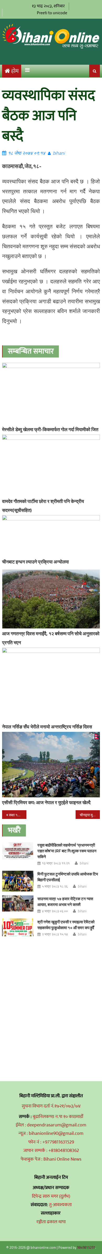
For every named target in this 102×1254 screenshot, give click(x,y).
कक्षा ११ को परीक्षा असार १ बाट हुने (18, 815)
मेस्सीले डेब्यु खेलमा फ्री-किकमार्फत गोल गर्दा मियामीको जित (50, 429)
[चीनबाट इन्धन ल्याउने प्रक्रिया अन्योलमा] (51, 536)
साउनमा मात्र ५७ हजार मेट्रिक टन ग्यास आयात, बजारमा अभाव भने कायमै (65, 902)
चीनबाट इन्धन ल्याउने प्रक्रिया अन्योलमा (35, 561)
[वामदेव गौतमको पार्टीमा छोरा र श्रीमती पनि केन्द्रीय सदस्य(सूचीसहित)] (51, 465)
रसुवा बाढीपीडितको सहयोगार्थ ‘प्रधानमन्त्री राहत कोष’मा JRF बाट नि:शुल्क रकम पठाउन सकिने (67, 851)
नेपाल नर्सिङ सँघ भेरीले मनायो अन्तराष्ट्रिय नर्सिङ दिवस (47, 726)
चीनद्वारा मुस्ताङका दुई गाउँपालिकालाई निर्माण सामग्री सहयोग (90, 815)
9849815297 (86, 1247)
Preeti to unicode (52, 13)
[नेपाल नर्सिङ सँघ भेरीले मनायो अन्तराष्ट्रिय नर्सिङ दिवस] (51, 685)
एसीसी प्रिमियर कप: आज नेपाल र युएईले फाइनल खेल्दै (46, 802)
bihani (59, 153)
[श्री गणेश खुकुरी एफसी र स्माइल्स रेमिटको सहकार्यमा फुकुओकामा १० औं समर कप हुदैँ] (17, 927)
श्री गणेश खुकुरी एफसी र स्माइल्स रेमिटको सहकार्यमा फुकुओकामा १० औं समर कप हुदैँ (65, 925)
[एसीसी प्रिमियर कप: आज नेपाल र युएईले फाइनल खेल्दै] (51, 765)
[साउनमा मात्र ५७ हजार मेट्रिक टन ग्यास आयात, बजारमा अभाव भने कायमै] (17, 903)
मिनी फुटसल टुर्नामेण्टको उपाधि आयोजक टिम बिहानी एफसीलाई (67, 877)
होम (15, 71)
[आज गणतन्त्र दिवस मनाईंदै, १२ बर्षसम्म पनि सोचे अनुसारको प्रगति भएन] (51, 599)
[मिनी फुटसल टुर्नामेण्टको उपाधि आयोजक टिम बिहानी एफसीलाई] (17, 881)
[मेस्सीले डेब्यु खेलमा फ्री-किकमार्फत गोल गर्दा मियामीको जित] (51, 393)
